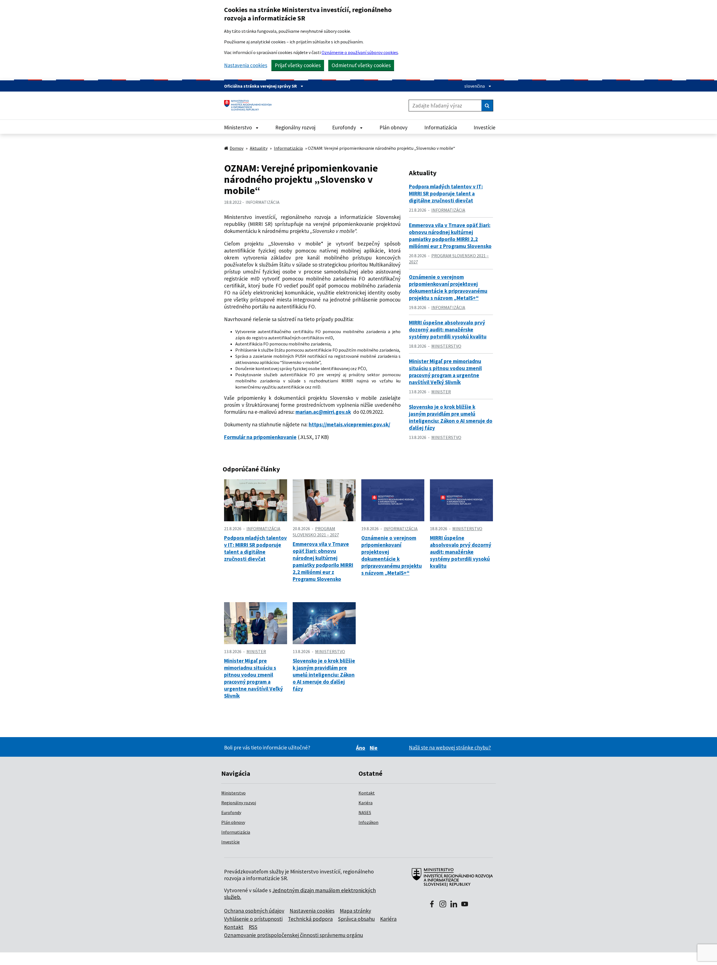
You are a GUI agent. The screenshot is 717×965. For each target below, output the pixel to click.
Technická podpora (310, 918)
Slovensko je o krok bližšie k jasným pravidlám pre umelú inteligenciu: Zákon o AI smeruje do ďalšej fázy (450, 417)
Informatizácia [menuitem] (440, 127)
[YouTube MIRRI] (464, 904)
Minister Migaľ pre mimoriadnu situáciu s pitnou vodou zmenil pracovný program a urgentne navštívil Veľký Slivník (445, 371)
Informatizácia (288, 148)
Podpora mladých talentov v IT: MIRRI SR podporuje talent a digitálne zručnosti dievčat (446, 193)
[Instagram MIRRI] (442, 904)
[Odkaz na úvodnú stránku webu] (450, 880)
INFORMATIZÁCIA (263, 202)
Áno (361, 747)
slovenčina (475, 86)
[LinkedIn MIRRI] (453, 904)
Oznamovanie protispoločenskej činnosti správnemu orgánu (293, 935)
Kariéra (365, 802)
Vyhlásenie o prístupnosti (253, 918)
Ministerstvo (233, 793)
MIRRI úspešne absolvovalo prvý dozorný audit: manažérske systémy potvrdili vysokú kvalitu (447, 329)
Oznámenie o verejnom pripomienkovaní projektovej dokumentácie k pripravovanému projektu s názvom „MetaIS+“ (448, 287)
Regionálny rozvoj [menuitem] (295, 127)
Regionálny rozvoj (238, 802)
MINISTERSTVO (446, 346)
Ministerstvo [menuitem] (238, 127)
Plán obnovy (233, 822)
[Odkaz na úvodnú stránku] (250, 106)
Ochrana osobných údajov (254, 910)
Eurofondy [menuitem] (344, 127)
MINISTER (441, 391)
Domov (236, 148)
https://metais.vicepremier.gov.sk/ (349, 424)
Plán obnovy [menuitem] (394, 127)
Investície (230, 842)
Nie (374, 747)
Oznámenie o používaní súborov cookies (360, 52)
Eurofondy (231, 812)
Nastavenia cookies (245, 65)
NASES (364, 812)
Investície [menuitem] (484, 127)
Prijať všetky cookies (298, 65)
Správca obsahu (356, 918)
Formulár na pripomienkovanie (260, 437)
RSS (253, 927)
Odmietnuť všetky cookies (361, 65)
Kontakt (366, 793)
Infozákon (368, 822)
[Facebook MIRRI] (432, 904)
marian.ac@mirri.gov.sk (323, 411)
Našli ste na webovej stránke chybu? (450, 747)
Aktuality (258, 148)
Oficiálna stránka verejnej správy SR (261, 86)
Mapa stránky (355, 910)
